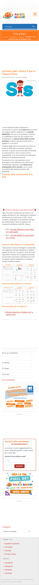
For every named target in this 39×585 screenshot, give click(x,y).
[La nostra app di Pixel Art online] (19, 483)
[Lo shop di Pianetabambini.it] (19, 397)
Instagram (9, 566)
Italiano (21, 37)
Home (5, 37)
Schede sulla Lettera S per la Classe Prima (18, 72)
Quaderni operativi (12, 544)
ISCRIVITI (19, 466)
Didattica (13, 37)
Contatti (8, 551)
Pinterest (8, 570)
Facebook (9, 563)
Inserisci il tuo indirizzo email (15, 456)
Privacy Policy (10, 554)
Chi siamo (9, 547)
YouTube (8, 573)
